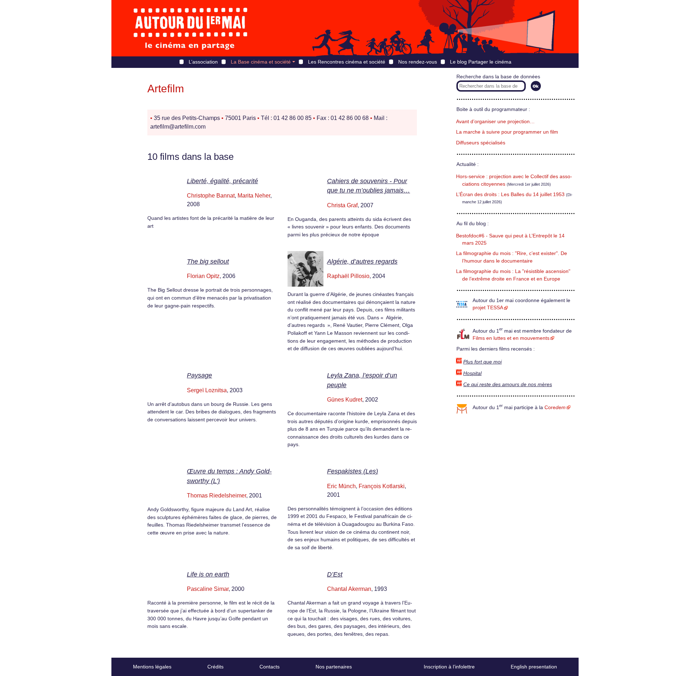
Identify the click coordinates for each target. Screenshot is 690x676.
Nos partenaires (334, 667)
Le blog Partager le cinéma (480, 62)
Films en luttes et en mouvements (511, 338)
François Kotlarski (382, 486)
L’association (203, 62)
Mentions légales (152, 667)
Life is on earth (208, 574)
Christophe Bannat (211, 196)
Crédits (215, 667)
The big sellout (208, 261)
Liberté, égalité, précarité (222, 181)
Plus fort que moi (482, 362)
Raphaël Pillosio (348, 276)
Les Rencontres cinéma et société (346, 62)
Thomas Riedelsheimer (216, 495)
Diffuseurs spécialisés (480, 142)
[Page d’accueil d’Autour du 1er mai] (190, 28)
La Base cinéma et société (261, 62)
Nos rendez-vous (417, 62)
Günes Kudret (344, 400)
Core (555, 407)
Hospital (472, 373)
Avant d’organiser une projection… (495, 121)
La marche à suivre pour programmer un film (507, 132)
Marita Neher (254, 196)
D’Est (334, 574)
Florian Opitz (203, 276)
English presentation (534, 667)
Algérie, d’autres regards (362, 261)
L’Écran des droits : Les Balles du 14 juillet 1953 (510, 194)
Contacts (269, 667)
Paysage (199, 375)
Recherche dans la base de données (498, 76)
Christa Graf (342, 205)
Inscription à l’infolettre (449, 667)
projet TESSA (488, 307)
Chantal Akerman (349, 589)
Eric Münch (341, 486)
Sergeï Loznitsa (207, 390)
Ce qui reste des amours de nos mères (507, 384)
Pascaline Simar (208, 589)
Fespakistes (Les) (352, 471)
